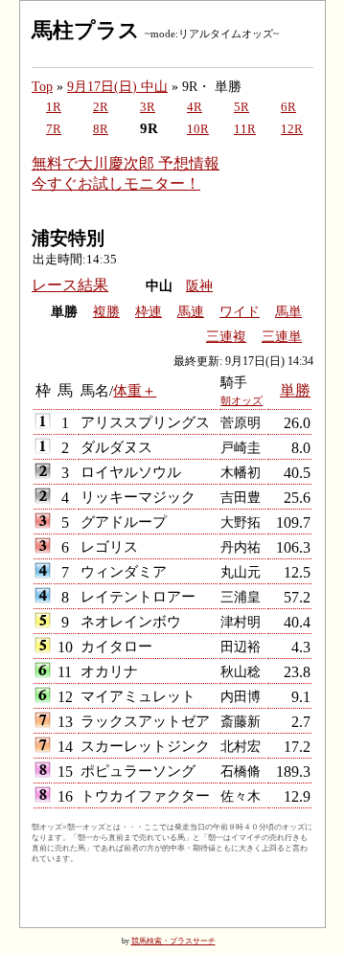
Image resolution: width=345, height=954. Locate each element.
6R (288, 107)
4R (194, 107)
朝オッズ (241, 400)
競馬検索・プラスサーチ (173, 941)
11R (245, 129)
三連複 (226, 336)
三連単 (282, 336)
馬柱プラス (86, 30)
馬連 (190, 312)
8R (100, 129)
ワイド (239, 312)
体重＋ (134, 390)
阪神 (199, 286)
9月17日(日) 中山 (117, 86)
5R (241, 107)
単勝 (295, 390)
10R (198, 129)
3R (147, 107)
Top (42, 86)
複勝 (106, 312)
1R (53, 107)
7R (53, 129)
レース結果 (70, 285)
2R (100, 107)
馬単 (288, 312)
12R (292, 129)
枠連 (148, 312)
